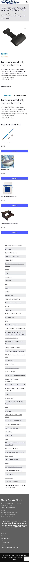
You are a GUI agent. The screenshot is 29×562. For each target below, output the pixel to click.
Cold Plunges (8, 474)
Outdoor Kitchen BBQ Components (15, 328)
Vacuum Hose (9, 260)
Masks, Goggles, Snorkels (12, 347)
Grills (6, 321)
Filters (6, 273)
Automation (8, 431)
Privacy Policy (5, 542)
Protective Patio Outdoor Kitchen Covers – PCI (14, 389)
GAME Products (9, 364)
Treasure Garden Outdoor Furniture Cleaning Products (15, 486)
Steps (6, 284)
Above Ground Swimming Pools (14, 420)
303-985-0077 (8, 505)
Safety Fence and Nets (11, 428)
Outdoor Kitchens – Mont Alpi (13, 470)
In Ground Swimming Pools (12, 424)
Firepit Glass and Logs (11, 338)
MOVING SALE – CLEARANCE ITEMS (13, 416)
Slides (6, 439)
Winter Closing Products (12, 325)
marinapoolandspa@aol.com (8, 507)
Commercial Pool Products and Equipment (14, 403)
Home (3, 14)
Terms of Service (6, 545)
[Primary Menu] (26, 2)
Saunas (7, 463)
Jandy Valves (8, 435)
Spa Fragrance (9, 360)
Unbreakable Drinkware (11, 481)
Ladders (7, 288)
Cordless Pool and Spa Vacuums (14, 452)
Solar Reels (8, 280)
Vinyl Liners (8, 277)
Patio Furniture (9, 310)
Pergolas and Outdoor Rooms (13, 467)
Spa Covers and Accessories (14, 14)
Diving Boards (9, 456)
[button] (25, 28)
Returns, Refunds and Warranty (10, 547)
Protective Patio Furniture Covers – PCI (15, 343)
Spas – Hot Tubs (9, 317)
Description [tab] (7, 95)
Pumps (7, 269)
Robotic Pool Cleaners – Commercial (12, 380)
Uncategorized (9, 398)
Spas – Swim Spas (10, 371)
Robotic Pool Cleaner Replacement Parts (15, 356)
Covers (7, 394)
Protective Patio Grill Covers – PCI (15, 385)
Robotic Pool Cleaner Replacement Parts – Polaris (15, 444)
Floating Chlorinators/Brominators (14, 351)
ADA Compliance (5, 538)
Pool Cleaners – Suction (12, 368)
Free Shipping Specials (11, 459)
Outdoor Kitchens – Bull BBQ (13, 314)
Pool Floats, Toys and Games (13, 245)
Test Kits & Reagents (11, 253)
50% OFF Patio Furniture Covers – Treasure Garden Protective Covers (15, 333)
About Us (3, 533)
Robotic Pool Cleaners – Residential (15, 375)
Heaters (7, 306)
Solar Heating (9, 295)
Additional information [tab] (19, 95)
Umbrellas (8, 411)
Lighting (7, 291)
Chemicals (8, 249)
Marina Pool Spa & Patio (20, 555)
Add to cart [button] (14, 151)
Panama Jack (9, 478)
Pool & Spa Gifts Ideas (11, 448)
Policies (3, 540)
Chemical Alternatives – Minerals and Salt (14, 265)
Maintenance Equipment (12, 256)
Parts (6, 407)
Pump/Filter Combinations (12, 299)
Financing (3, 535)
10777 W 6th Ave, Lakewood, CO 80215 (11, 503)
